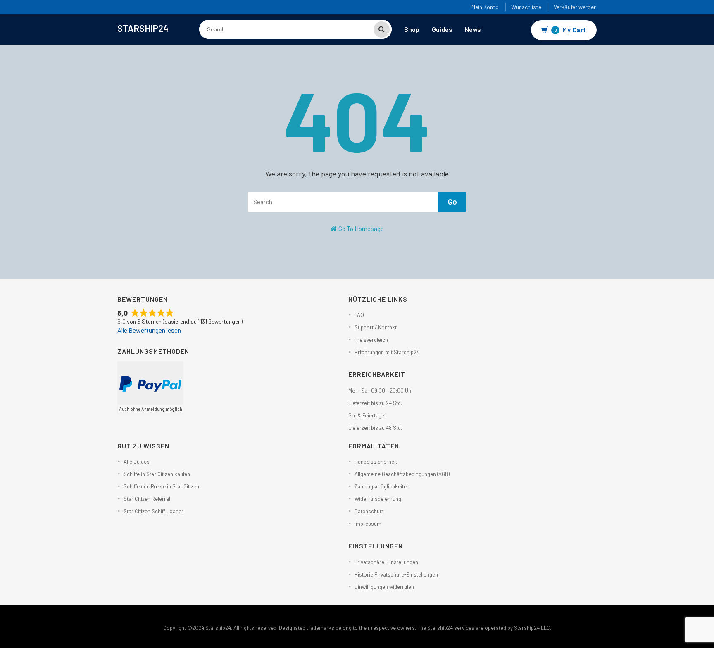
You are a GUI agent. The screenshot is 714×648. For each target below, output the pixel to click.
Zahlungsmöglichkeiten (382, 486)
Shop (411, 29)
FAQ (359, 315)
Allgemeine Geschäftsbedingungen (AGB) (402, 474)
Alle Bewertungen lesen (149, 330)
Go (452, 201)
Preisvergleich (371, 339)
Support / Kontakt (376, 327)
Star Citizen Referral (147, 499)
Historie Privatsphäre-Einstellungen (396, 574)
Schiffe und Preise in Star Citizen (161, 486)
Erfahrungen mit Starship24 (387, 352)
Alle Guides (137, 461)
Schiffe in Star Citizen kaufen (157, 474)
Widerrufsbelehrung (378, 499)
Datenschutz (369, 511)
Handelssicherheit (376, 461)
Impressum (368, 523)
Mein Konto (485, 6)
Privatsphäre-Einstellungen (386, 562)
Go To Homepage (360, 228)
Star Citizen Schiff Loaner (153, 511)
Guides (442, 29)
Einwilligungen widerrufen (384, 587)
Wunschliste (526, 6)
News (473, 29)
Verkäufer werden (575, 6)
